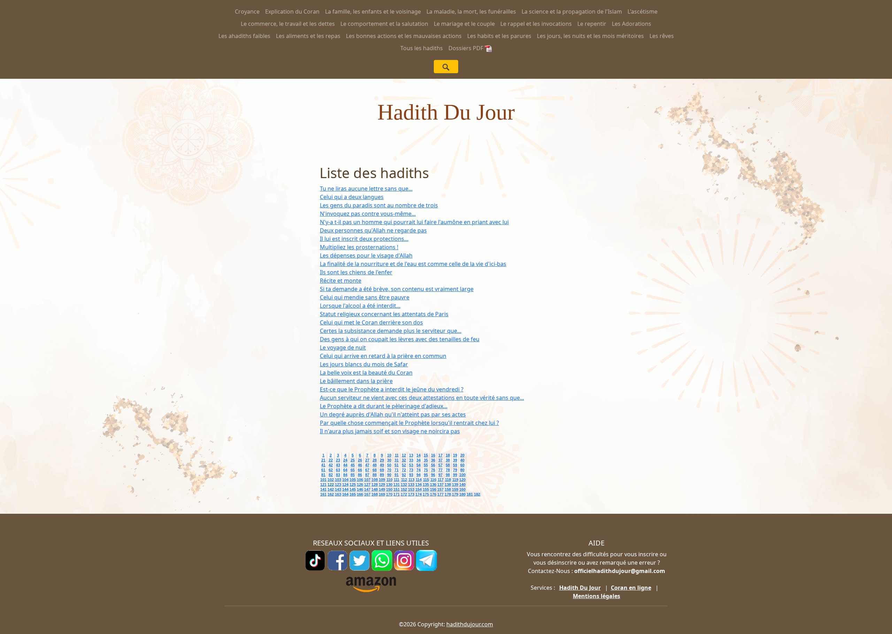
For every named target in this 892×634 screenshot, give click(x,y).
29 (382, 460)
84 (345, 475)
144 (345, 489)
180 (462, 494)
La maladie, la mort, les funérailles (471, 11)
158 (448, 489)
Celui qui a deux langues (352, 197)
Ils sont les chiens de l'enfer (356, 272)
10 (389, 455)
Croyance (247, 11)
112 (404, 480)
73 (411, 470)
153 (411, 489)
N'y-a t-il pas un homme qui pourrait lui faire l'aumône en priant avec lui (414, 222)
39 (455, 460)
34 (418, 460)
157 (440, 489)
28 (374, 460)
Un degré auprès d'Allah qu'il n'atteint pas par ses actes (393, 414)
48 (374, 465)
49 (382, 465)
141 (323, 489)
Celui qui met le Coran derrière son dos (371, 322)
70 (389, 470)
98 (448, 475)
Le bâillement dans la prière (356, 381)
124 (345, 484)
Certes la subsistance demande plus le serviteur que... (390, 331)
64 (345, 470)
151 (396, 489)
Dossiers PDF (466, 48)
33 (411, 460)
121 (323, 484)
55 (426, 465)
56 (433, 465)
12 (404, 455)
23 (338, 460)
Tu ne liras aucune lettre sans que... (366, 188)
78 (448, 470)
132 (404, 484)
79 (455, 470)
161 (323, 494)
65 (353, 470)
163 (338, 494)
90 (389, 475)
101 (323, 480)
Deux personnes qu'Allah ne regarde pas (373, 230)
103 (338, 480)
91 (396, 475)
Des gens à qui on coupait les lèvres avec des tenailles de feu (399, 339)
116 (433, 480)
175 (426, 494)
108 (374, 480)
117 (441, 480)
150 (389, 489)
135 (426, 484)
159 (455, 489)
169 (382, 494)
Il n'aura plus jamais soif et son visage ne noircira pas (390, 431)
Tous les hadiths (421, 48)
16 (433, 455)
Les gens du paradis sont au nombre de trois (379, 205)
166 (360, 494)
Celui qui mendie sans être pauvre (364, 297)
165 (352, 494)
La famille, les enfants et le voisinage (373, 11)
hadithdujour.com (469, 624)
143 (338, 489)
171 (396, 494)
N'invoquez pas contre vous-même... (368, 213)
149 (382, 489)
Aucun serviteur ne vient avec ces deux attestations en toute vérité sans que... (422, 398)
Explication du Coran (292, 11)
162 (331, 494)
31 (396, 460)
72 (404, 470)
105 (352, 480)
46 (360, 465)
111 (396, 480)
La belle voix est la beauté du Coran (366, 372)
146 (360, 489)
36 (433, 460)
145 (352, 489)
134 (418, 484)
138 (448, 484)
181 (470, 494)
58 (448, 465)
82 (331, 475)
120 (462, 480)
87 (367, 475)
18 (448, 455)
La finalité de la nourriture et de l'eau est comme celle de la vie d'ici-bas (413, 264)
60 (462, 465)
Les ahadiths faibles (244, 36)
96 (433, 475)
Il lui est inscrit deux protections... (364, 239)
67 (367, 470)
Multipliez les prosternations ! (359, 247)
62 (331, 470)
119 (455, 480)
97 (440, 475)
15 (426, 455)
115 (426, 480)
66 (360, 470)
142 (331, 489)
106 (360, 480)
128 (374, 484)
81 (323, 475)
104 (345, 480)
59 (455, 465)
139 (455, 484)
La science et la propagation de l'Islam (572, 11)
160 (462, 489)
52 (404, 465)
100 (462, 475)
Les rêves (661, 36)
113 (411, 480)
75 (426, 470)
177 (440, 494)
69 (382, 470)
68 (374, 470)
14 (418, 455)
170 (389, 494)
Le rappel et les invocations (536, 24)
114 (419, 480)
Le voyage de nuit (343, 347)
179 (455, 494)
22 (331, 460)
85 (353, 475)
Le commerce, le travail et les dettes (288, 24)
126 (360, 484)
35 (426, 460)
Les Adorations (631, 24)
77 (440, 470)
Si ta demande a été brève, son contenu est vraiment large (397, 289)
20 (462, 455)
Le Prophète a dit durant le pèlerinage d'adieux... (383, 406)
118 (448, 480)
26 (360, 460)
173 (411, 494)
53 (411, 465)
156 (433, 489)
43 (338, 465)
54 (418, 465)
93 (411, 475)
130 (389, 484)
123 (338, 484)
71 (396, 470)
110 (389, 480)
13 (411, 455)
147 (367, 489)
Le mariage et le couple (464, 24)
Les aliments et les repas (308, 36)
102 (331, 480)
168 (374, 494)
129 (382, 484)
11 (397, 455)
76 (433, 470)
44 (345, 465)
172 (404, 494)
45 (353, 465)
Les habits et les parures (499, 36)
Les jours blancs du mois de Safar (364, 364)
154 (418, 489)
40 (462, 460)
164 (345, 494)
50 (389, 465)
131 (396, 484)
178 (448, 494)
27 (367, 460)
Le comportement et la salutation (384, 24)
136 (433, 484)
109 (382, 480)
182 (477, 494)
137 (440, 484)
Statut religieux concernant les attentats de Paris (384, 314)
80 (462, 470)
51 (396, 465)
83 (338, 475)
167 (367, 494)
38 (448, 460)
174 (418, 494)
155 (426, 489)
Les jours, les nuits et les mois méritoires (590, 36)
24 (345, 460)
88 (374, 475)
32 (404, 460)
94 (418, 475)
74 (418, 470)
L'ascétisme (643, 11)
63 (338, 470)
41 (323, 465)
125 (352, 484)
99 (455, 475)
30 (389, 460)
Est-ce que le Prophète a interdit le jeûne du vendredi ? (391, 389)
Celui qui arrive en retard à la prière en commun (383, 356)
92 (404, 475)
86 (360, 475)
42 (331, 465)
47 (367, 465)
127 (367, 484)
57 (440, 465)
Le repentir (591, 24)
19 (455, 455)
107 (367, 480)
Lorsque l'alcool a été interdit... (360, 306)
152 (404, 489)
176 (433, 494)
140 (462, 484)
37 (440, 460)
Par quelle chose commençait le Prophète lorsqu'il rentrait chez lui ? (409, 423)
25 (353, 460)
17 (440, 455)
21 (323, 460)
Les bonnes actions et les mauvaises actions (404, 36)
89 (382, 475)
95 (426, 475)
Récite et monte (340, 280)
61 (323, 470)
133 (411, 484)
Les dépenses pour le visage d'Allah (366, 255)
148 (374, 489)
